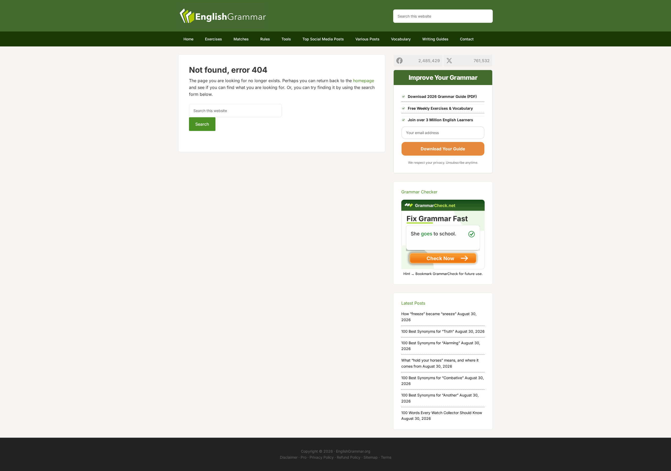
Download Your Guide (443, 148)
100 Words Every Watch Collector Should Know (441, 412)
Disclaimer (288, 457)
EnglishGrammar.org (353, 451)
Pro (303, 457)
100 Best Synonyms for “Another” (429, 395)
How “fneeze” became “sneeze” (428, 313)
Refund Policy (348, 457)
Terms (386, 457)
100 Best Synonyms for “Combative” (432, 377)
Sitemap (371, 457)
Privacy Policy (322, 457)
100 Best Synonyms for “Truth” (427, 331)
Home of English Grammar (222, 16)
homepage (363, 80)
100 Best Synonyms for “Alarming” (430, 343)
